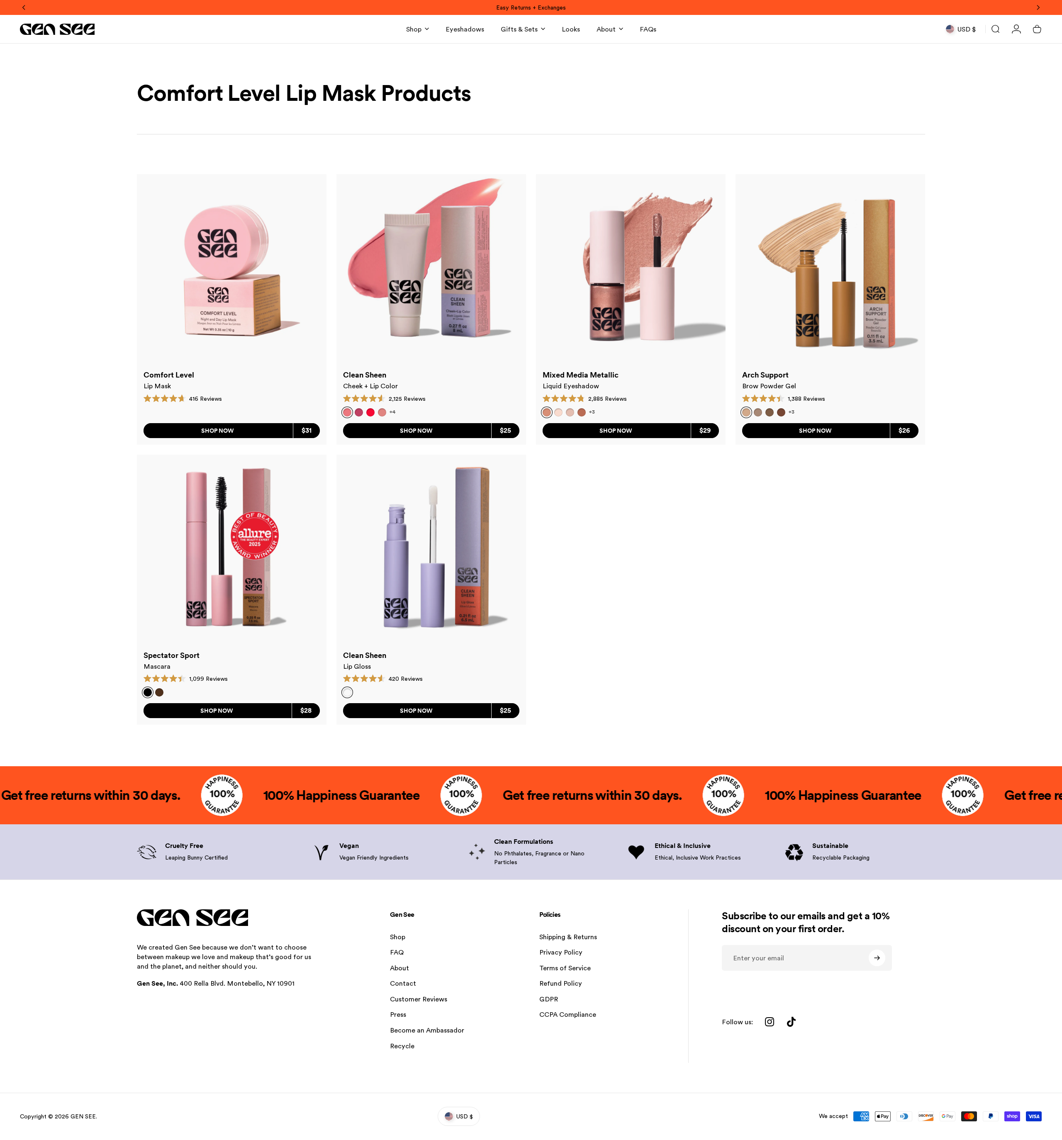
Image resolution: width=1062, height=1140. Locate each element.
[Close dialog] (682, 477)
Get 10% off (477, 613)
